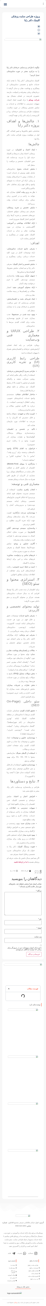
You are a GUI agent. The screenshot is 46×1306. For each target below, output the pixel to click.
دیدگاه (39, 891)
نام (40, 919)
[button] (5, 4)
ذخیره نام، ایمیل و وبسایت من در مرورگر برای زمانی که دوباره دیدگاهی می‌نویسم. (24, 948)
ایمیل (39, 928)
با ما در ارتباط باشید (21, 862)
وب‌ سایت (38, 937)
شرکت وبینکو (34, 100)
